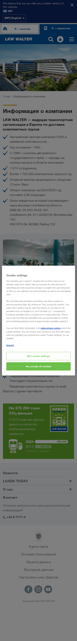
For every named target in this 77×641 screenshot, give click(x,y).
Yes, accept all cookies (38, 366)
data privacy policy (51, 328)
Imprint (10, 345)
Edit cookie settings (38, 356)
